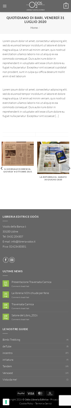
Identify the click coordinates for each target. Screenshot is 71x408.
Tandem (7, 366)
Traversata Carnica (23, 304)
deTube (7, 346)
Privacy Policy (57, 399)
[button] (5, 6)
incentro (8, 353)
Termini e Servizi (43, 403)
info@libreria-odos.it (23, 241)
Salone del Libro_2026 (25, 315)
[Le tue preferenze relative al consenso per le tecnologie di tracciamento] (6, 402)
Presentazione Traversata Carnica (31, 282)
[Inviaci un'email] (12, 260)
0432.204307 (15, 236)
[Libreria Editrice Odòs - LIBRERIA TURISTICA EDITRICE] (35, 6)
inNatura (8, 359)
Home (34, 27)
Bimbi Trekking (11, 339)
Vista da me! (10, 379)
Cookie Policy (26, 403)
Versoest (8, 373)
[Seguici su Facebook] (6, 260)
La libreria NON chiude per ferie (30, 293)
